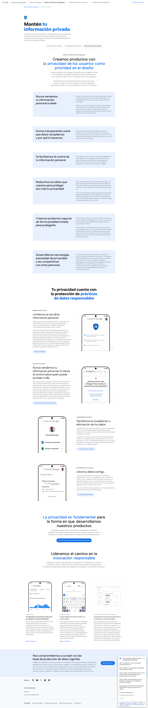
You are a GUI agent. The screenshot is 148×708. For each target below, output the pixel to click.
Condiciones (77, 703)
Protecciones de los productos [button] (78, 2)
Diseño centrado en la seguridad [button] (54, 2)
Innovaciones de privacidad (92, 46)
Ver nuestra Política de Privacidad (45, 403)
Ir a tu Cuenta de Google (86, 449)
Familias (26, 691)
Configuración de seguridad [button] (100, 2)
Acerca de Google (37, 703)
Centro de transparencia (31, 695)
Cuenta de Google (138, 2)
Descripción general (35, 2)
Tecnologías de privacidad (73, 46)
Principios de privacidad (54, 46)
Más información (39, 351)
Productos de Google (50, 703)
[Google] (27, 703)
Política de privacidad (65, 703)
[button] (112, 348)
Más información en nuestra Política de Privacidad (74, 540)
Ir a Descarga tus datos (85, 494)
